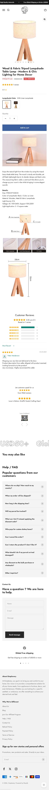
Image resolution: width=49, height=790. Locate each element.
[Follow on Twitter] (10, 769)
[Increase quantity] (14, 118)
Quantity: (5, 113)
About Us (5, 706)
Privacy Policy (7, 739)
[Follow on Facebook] (4, 769)
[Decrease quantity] (5, 118)
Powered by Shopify (22, 783)
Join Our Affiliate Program (11, 714)
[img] (7, 352)
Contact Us (6, 723)
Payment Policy (7, 731)
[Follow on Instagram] (16, 769)
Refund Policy (7, 727)
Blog (4, 710)
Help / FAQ (6, 718)
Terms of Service (8, 735)
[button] (7, 84)
